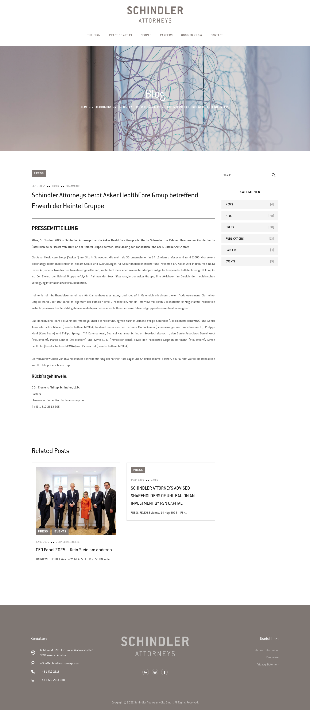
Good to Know (191, 35)
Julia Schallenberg (68, 542)
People (146, 35)
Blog (229, 216)
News (229, 204)
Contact (217, 35)
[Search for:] (249, 175)
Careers (166, 35)
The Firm (94, 35)
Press (39, 173)
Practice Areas (120, 35)
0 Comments (73, 186)
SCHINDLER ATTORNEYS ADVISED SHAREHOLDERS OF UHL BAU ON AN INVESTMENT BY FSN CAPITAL (163, 495)
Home (84, 107)
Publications (235, 238)
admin (55, 186)
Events (60, 531)
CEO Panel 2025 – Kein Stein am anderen (74, 550)
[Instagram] (155, 672)
